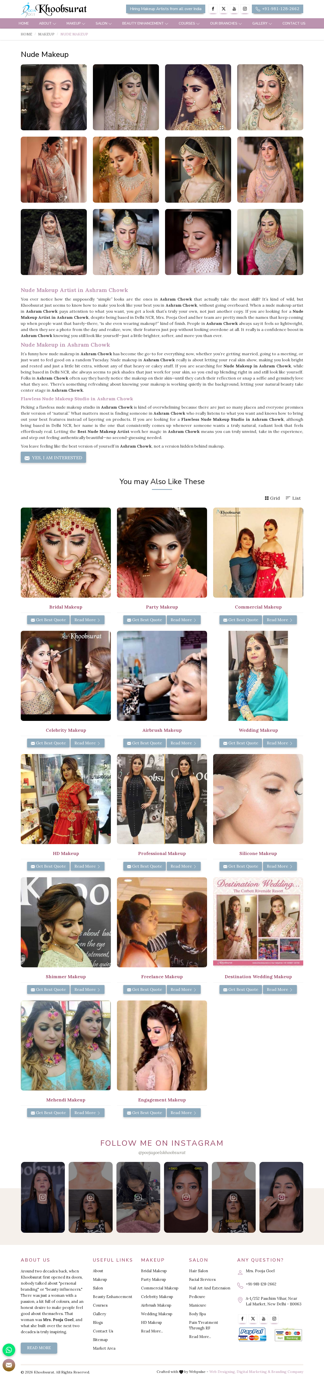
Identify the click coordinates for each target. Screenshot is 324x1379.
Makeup (74, 23)
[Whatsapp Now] (9, 1350)
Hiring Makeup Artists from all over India (165, 9)
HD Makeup (151, 1322)
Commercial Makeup (159, 1288)
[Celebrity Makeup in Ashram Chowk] (66, 676)
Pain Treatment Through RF (203, 1325)
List (296, 498)
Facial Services (202, 1279)
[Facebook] (213, 8)
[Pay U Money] (288, 1334)
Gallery (260, 23)
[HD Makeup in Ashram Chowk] (66, 799)
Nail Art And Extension (209, 1288)
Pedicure (197, 1296)
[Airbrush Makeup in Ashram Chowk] (162, 676)
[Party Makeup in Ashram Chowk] (162, 553)
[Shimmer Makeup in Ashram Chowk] (66, 922)
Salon (101, 23)
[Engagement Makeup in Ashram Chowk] (162, 1045)
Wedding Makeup (156, 1313)
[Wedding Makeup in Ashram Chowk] (258, 676)
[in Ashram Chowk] (270, 242)
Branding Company (287, 1371)
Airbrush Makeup (156, 1305)
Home (24, 23)
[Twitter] (223, 8)
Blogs (98, 1322)
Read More (85, 619)
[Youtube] (234, 8)
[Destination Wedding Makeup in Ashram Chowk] (258, 922)
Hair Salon (198, 1270)
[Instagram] (244, 8)
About (45, 23)
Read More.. (152, 1331)
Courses (187, 23)
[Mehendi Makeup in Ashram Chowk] (66, 1045)
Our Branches (223, 23)
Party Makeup (153, 1279)
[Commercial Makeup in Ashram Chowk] (258, 553)
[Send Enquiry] (9, 1365)
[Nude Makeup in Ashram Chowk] (54, 97)
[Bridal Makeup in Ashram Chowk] (66, 553)
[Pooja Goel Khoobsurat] (43, 1197)
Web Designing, (222, 1371)
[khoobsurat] (66, 10)
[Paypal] (252, 1334)
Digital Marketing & (253, 1371)
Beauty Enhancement (143, 23)
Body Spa (197, 1313)
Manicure (197, 1305)
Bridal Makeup (154, 1270)
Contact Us (294, 23)
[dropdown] (54, 23)
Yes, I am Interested (56, 458)
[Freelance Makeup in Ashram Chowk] (162, 922)
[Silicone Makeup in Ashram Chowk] (258, 799)
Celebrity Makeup (157, 1296)
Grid (275, 498)
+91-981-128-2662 (280, 9)
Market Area (104, 1348)
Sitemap (100, 1339)
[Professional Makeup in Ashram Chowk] (162, 799)
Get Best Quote (50, 619)
